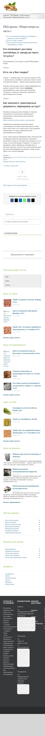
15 (36, 157)
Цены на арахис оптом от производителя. (23, 644)
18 (4, 159)
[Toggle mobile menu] (41, 3)
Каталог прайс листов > (12, 338)
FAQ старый (7, 185)
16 (38, 157)
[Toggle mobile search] (37, 3)
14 (33, 157)
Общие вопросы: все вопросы (14, 161)
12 (29, 157)
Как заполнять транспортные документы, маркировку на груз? (22, 43)
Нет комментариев (20, 185)
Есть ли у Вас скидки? (15, 40)
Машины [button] (7, 285)
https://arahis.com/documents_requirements (19, 120)
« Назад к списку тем (10, 166)
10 (24, 157)
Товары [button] (7, 281)
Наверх (6, 68)
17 (40, 157)
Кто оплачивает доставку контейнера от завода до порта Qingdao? (22, 37)
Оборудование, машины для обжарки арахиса (23, 680)
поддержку (8, 674)
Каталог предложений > (12, 502)
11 (27, 157)
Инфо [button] (6, 277)
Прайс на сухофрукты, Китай (25, 419)
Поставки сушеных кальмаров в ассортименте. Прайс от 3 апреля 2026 (27, 385)
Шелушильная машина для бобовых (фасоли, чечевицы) (26, 614)
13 (31, 157)
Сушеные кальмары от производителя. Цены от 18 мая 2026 (26, 373)
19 (6, 159)
